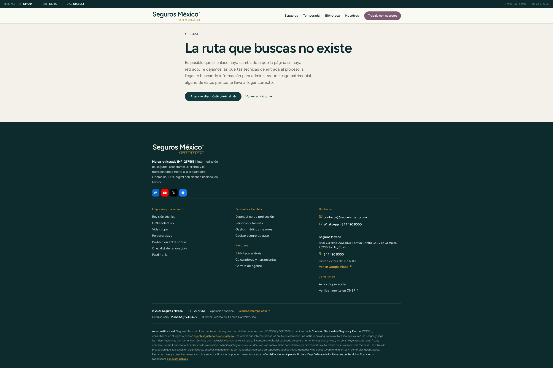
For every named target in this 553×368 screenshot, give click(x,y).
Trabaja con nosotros (382, 15)
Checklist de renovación (169, 248)
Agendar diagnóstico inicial (213, 96)
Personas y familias (249, 223)
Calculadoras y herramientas (255, 260)
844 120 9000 (333, 254)
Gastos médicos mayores (253, 229)
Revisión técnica (163, 217)
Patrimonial (160, 255)
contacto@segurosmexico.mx (345, 217)
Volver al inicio (258, 96)
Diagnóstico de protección (254, 217)
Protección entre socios (169, 242)
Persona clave (162, 236)
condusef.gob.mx (177, 358)
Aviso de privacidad (333, 284)
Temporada (311, 15)
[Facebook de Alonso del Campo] (183, 193)
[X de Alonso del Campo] (174, 193)
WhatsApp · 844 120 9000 (342, 224)
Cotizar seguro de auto (252, 236)
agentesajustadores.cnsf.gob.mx (214, 336)
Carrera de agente (248, 266)
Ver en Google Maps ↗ (335, 267)
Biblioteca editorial (248, 253)
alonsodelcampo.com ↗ (254, 310)
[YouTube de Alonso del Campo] (164, 193)
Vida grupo (160, 229)
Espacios (291, 15)
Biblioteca (332, 15)
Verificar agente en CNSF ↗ (339, 290)
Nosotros (352, 15)
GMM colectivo (163, 223)
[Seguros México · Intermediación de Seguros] (176, 15)
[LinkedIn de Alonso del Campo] (155, 193)
